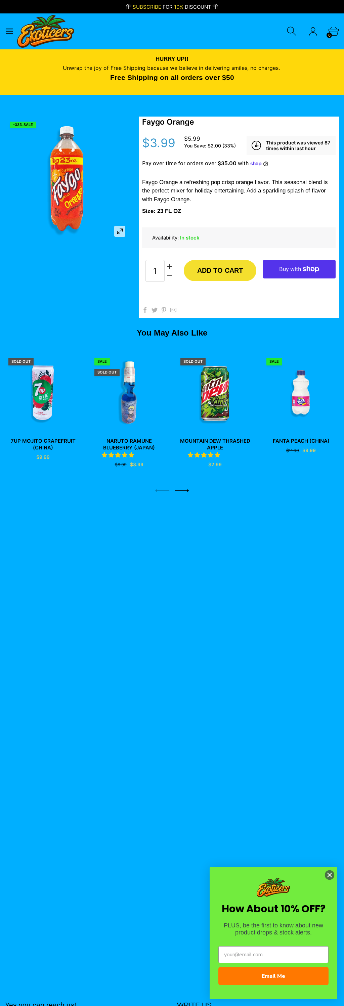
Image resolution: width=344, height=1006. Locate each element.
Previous (162, 490)
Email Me (273, 976)
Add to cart (220, 270)
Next (181, 490)
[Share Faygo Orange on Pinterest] (164, 310)
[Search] (292, 31)
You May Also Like (172, 332)
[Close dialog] (330, 875)
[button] (119, 454)
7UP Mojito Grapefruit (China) (43, 444)
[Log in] (313, 31)
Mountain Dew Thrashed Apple (215, 444)
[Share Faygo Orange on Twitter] (154, 310)
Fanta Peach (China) (301, 441)
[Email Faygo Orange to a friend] (173, 310)
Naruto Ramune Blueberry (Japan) (129, 444)
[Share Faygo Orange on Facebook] (145, 310)
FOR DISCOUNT (173, 7)
